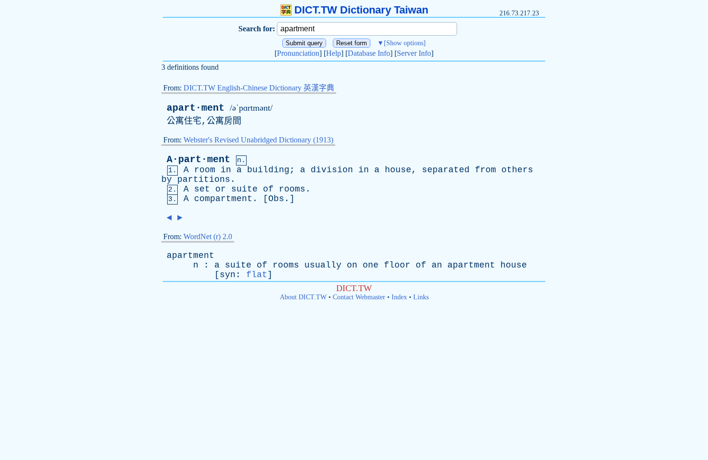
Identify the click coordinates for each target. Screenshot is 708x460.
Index (399, 297)
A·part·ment (198, 159)
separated (446, 170)
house (398, 170)
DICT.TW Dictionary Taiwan (361, 10)
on (352, 265)
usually (322, 265)
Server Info (414, 53)
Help (333, 53)
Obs (276, 199)
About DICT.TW (303, 297)
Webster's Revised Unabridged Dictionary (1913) (258, 140)
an (437, 265)
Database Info (369, 53)
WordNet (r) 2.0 (208, 236)
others (517, 170)
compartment (223, 199)
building (268, 170)
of (268, 189)
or (220, 189)
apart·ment (195, 108)
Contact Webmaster (359, 297)
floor (397, 265)
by (166, 179)
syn (228, 275)
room (204, 170)
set (202, 189)
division (332, 170)
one (371, 265)
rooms (292, 189)
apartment (190, 255)
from (485, 170)
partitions (203, 179)
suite (244, 189)
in (226, 170)
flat (256, 275)
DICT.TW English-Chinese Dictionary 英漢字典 (259, 88)
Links (421, 297)
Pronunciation (298, 53)
